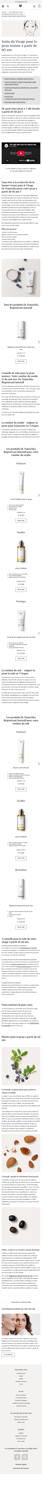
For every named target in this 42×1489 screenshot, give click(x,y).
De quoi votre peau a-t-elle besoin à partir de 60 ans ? (19, 78)
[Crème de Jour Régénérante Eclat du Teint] (21, 620)
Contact (21, 1378)
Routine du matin (9, 93)
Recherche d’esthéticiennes (21, 1419)
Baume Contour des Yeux (19, 964)
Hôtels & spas (21, 1422)
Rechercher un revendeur (21, 1417)
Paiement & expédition (21, 1400)
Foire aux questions (21, 1395)
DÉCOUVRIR (21, 361)
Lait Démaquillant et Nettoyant (28, 948)
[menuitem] (2, 6)
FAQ (34, 1018)
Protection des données (21, 1468)
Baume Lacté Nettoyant (21, 768)
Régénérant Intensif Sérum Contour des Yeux (21, 348)
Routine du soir (9, 96)
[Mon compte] (34, 6)
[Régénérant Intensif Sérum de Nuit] (21, 888)
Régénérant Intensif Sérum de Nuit (21, 905)
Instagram (25, 1457)
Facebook (17, 1457)
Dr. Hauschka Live (21, 1438)
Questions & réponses (21, 1381)
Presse (21, 1384)
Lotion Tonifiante (21, 568)
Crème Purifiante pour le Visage (21, 499)
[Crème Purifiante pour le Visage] (21, 482)
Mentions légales (21, 1464)
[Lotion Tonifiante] (21, 551)
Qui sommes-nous (21, 1369)
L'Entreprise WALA (21, 1373)
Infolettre (21, 1433)
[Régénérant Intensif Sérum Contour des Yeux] (21, 330)
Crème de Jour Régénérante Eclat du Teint (21, 637)
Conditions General (21, 1406)
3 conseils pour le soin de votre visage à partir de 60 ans (20, 99)
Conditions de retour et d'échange (21, 1403)
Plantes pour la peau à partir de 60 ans (15, 102)
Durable (21, 1376)
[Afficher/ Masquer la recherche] (7, 6)
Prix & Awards (21, 1441)
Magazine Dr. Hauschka (21, 1436)
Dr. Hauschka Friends (21, 1398)
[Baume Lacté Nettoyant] (21, 751)
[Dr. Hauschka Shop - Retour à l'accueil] (21, 4)
